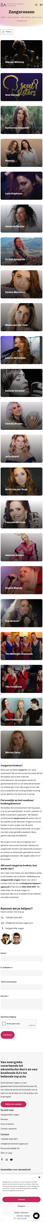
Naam (4, 953)
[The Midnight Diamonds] (22, 647)
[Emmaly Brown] (22, 416)
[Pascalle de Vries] (22, 515)
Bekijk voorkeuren (21, 1213)
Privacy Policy (21, 1218)
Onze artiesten (13, 17)
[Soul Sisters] (22, 88)
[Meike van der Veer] (22, 318)
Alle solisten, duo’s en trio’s (31, 17)
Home (3, 17)
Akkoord (21, 1199)
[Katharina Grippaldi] (22, 121)
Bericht (5, 996)
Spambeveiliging (8, 1017)
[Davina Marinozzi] (22, 285)
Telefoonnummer (9, 982)
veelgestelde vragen (10, 880)
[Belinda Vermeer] (22, 383)
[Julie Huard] (22, 449)
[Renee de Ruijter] (22, 219)
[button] (39, 1177)
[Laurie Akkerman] (22, 351)
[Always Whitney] (22, 55)
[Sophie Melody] (22, 581)
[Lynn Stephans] (22, 186)
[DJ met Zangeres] (22, 252)
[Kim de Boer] (22, 614)
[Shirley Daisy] (22, 745)
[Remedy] (22, 153)
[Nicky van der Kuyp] (22, 482)
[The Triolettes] (22, 679)
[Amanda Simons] (22, 548)
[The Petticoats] (22, 712)
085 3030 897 (29, 887)
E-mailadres (7, 967)
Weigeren (21, 1206)
